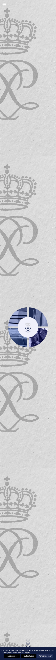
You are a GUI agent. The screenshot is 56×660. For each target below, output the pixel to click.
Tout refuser (28, 656)
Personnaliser (45, 656)
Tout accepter (11, 656)
